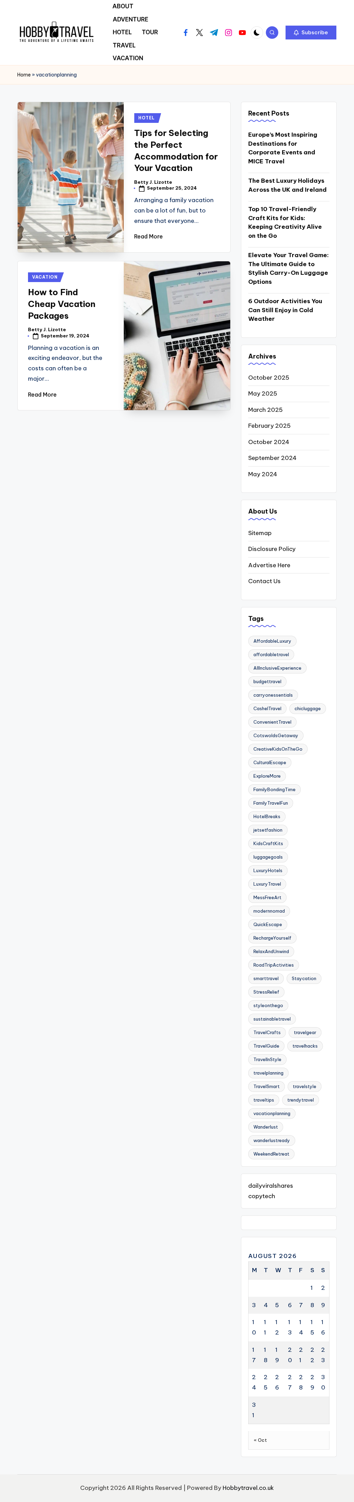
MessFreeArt (267, 897)
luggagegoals (268, 857)
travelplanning (268, 1073)
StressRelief (266, 992)
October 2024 (268, 442)
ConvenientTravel (272, 722)
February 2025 (269, 425)
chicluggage (308, 708)
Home (24, 75)
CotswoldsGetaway (275, 735)
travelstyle (304, 1086)
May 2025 (262, 393)
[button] (311, 32)
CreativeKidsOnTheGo (277, 749)
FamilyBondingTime (274, 789)
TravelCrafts (267, 1032)
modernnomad (269, 911)
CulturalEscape (269, 762)
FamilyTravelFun (270, 803)
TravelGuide (266, 1046)
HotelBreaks (266, 816)
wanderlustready (271, 1140)
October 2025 (268, 377)
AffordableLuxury (272, 641)
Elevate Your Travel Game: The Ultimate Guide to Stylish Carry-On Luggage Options (288, 268)
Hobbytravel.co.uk (248, 1488)
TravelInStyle (267, 1059)
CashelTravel (267, 708)
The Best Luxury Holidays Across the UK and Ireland (287, 185)
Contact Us (264, 581)
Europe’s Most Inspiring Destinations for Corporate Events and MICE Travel (282, 148)
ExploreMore (267, 776)
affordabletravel (271, 654)
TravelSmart (266, 1086)
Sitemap (260, 533)
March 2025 (265, 410)
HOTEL (146, 117)
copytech (261, 1196)
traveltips (263, 1100)
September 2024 (272, 458)
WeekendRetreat (271, 1154)
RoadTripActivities (273, 965)
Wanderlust (265, 1127)
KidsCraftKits (268, 843)
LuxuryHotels (267, 870)
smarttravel (266, 978)
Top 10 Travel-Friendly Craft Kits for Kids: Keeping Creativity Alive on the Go (285, 222)
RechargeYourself (272, 938)
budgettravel (267, 681)
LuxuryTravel (267, 884)
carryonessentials (273, 695)
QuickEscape (267, 924)
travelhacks (305, 1046)
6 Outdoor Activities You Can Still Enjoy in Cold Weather (285, 310)
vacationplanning (271, 1113)
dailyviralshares (270, 1185)
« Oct (260, 1440)
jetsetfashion (267, 830)
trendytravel (300, 1100)
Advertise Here (269, 565)
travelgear (305, 1032)
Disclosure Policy (272, 549)
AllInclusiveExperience (277, 668)
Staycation (304, 978)
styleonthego (268, 1005)
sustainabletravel (272, 1019)
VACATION (45, 277)
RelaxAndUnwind (271, 951)
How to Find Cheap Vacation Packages (61, 303)
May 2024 (262, 474)
